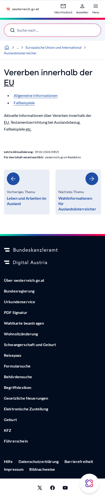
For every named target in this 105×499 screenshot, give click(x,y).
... (18, 47)
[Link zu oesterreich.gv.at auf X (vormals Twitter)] (39, 488)
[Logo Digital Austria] (52, 262)
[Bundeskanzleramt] (52, 250)
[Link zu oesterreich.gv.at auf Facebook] (52, 488)
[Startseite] (7, 47)
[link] (27, 192)
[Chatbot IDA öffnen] (89, 483)
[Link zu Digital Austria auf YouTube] (65, 488)
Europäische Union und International (54, 47)
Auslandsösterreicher (20, 53)
